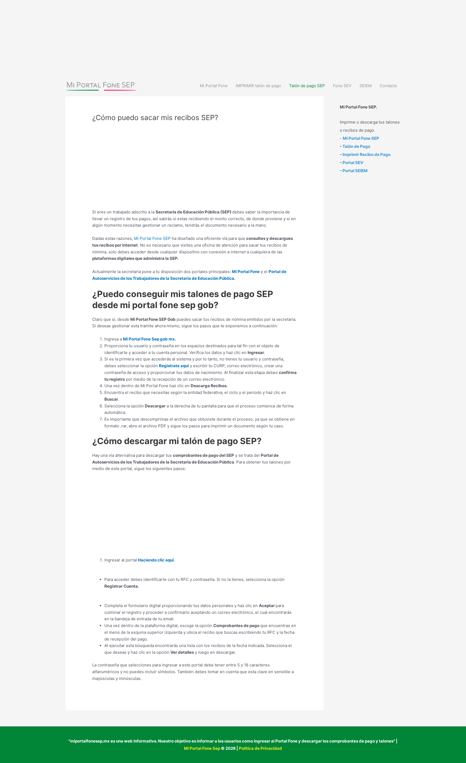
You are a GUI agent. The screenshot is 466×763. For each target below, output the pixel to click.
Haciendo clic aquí (156, 560)
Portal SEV (352, 162)
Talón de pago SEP (307, 85)
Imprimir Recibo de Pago (366, 154)
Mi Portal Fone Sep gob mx (149, 339)
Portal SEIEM (355, 170)
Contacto (388, 85)
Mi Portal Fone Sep (202, 748)
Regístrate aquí (174, 365)
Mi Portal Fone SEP (152, 238)
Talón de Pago (356, 146)
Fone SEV (342, 85)
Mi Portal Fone (214, 85)
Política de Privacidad (260, 748)
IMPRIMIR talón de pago (258, 85)
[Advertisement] (162, 38)
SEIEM (365, 85)
